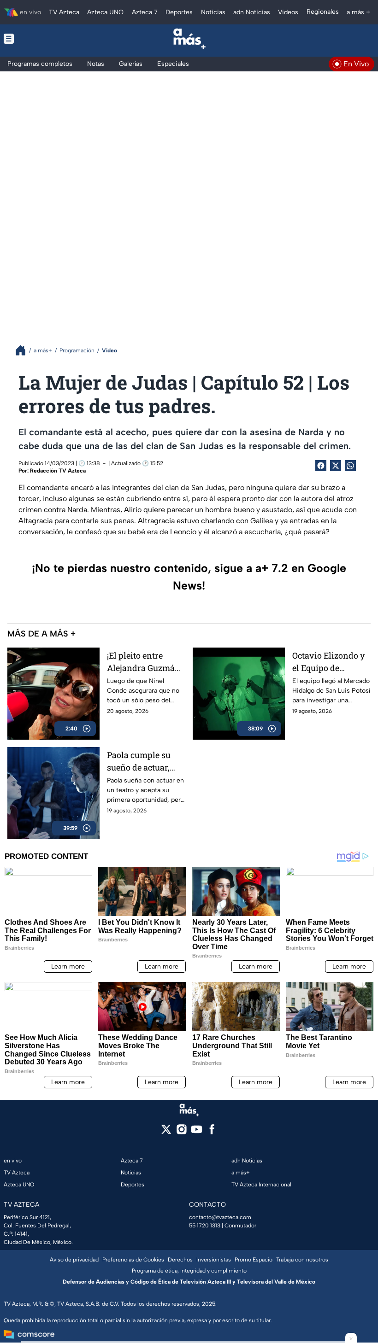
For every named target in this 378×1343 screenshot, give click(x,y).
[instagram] (181, 1132)
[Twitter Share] (335, 465)
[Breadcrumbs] (24, 350)
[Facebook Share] (320, 465)
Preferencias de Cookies (133, 1259)
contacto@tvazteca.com (220, 1217)
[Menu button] (41, 38)
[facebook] (212, 1132)
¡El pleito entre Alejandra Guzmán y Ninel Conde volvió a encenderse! (143, 662)
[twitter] (166, 1132)
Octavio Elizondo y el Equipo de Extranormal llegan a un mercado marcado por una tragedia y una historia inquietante (331, 662)
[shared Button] (350, 465)
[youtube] (196, 1132)
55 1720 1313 (204, 1225)
